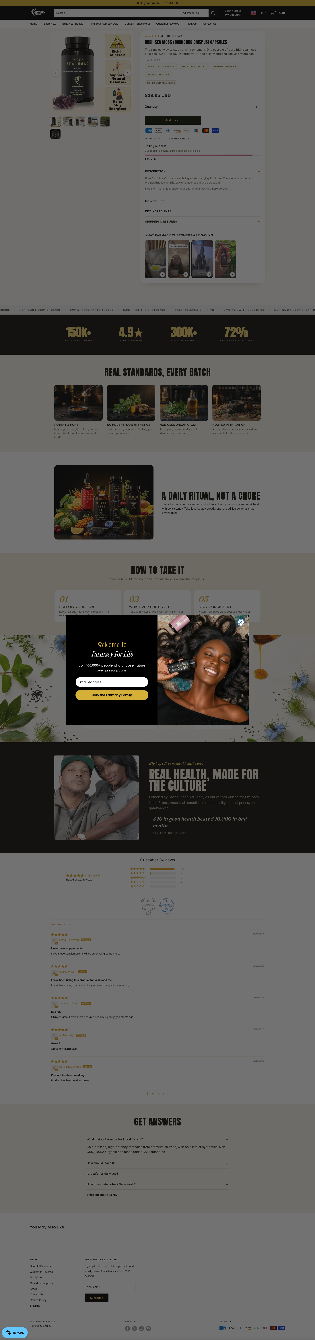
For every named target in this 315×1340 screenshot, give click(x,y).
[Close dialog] (241, 622)
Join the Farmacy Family (112, 695)
